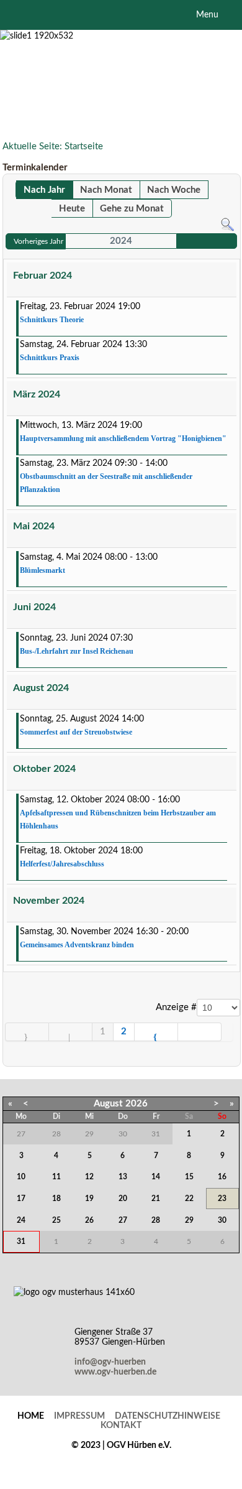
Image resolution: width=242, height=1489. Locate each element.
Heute (72, 208)
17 (21, 1198)
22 (189, 1198)
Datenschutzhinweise (167, 1416)
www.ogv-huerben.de (115, 1372)
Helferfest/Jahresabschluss (62, 864)
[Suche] (227, 224)
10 (21, 1177)
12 (89, 1177)
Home (30, 1416)
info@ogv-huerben (110, 1362)
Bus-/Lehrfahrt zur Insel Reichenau (76, 651)
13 (123, 1177)
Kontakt (121, 1425)
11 (56, 1177)
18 (56, 1198)
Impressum (79, 1416)
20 (123, 1198)
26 (89, 1220)
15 (189, 1177)
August (108, 1103)
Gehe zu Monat (132, 208)
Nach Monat (106, 190)
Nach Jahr (44, 190)
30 (222, 1220)
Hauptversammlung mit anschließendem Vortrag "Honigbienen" (123, 438)
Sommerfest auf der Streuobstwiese (76, 732)
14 (155, 1177)
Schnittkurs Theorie (52, 319)
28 (155, 1220)
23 (222, 1198)
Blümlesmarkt (42, 570)
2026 (136, 1103)
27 (123, 1220)
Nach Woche (173, 190)
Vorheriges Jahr (38, 241)
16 (222, 1177)
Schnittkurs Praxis (49, 357)
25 (56, 1220)
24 (21, 1220)
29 (189, 1220)
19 (89, 1198)
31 (21, 1241)
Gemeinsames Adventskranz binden (77, 944)
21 (155, 1198)
